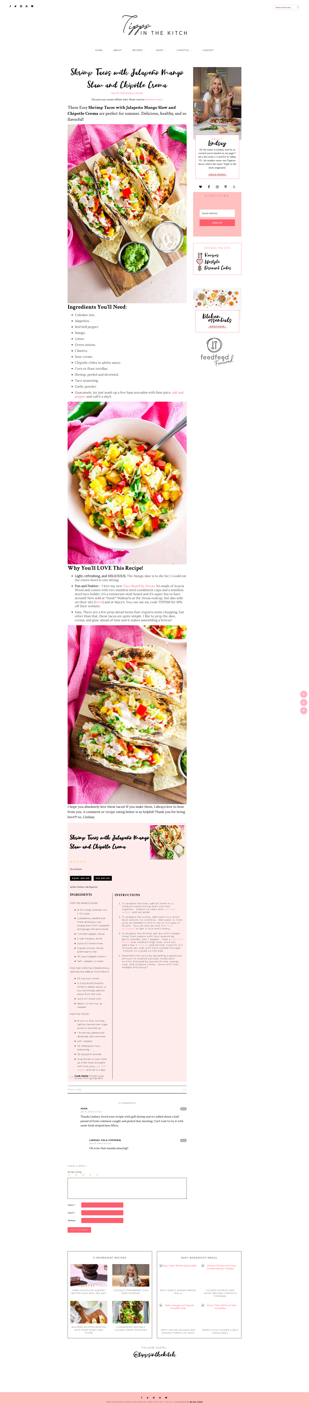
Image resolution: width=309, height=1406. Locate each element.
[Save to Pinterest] (303, 710)
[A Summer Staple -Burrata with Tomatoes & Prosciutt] (77, 1375)
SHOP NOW (217, 326)
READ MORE (217, 174)
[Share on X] (303, 702)
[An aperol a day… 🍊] (232, 1375)
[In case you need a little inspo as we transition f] (26, 1375)
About (117, 50)
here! (99, 602)
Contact (208, 50)
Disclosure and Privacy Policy (152, 1402)
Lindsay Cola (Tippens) (105, 1140)
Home (99, 50)
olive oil (143, 945)
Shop (159, 50)
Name (71, 1205)
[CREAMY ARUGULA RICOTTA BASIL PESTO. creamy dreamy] (283, 1375)
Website (71, 1220)
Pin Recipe (103, 878)
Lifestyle (183, 50)
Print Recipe (80, 878)
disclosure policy (153, 99)
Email (71, 1212)
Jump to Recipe (135, 93)
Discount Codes (217, 267)
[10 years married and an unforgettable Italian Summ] (128, 1375)
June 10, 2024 (118, 93)
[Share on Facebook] (303, 694)
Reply (183, 1109)
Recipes (137, 50)
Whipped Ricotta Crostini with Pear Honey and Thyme (88, 1330)
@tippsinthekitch (154, 1354)
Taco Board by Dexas (138, 586)
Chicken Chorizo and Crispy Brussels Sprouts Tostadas (220, 1293)
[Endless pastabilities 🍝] (180, 1375)
